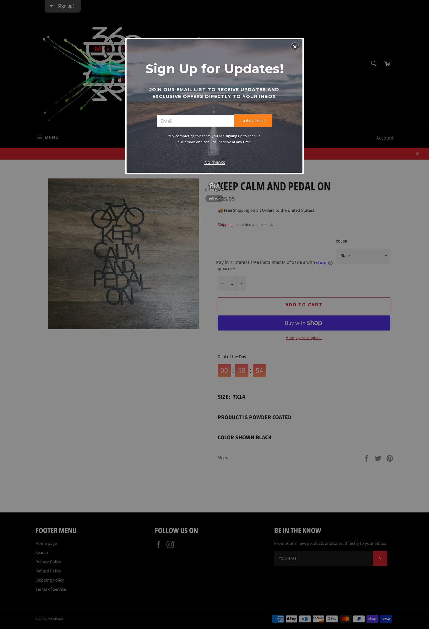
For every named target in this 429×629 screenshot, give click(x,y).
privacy (214, 198)
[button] (295, 47)
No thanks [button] (214, 162)
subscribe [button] (253, 120)
